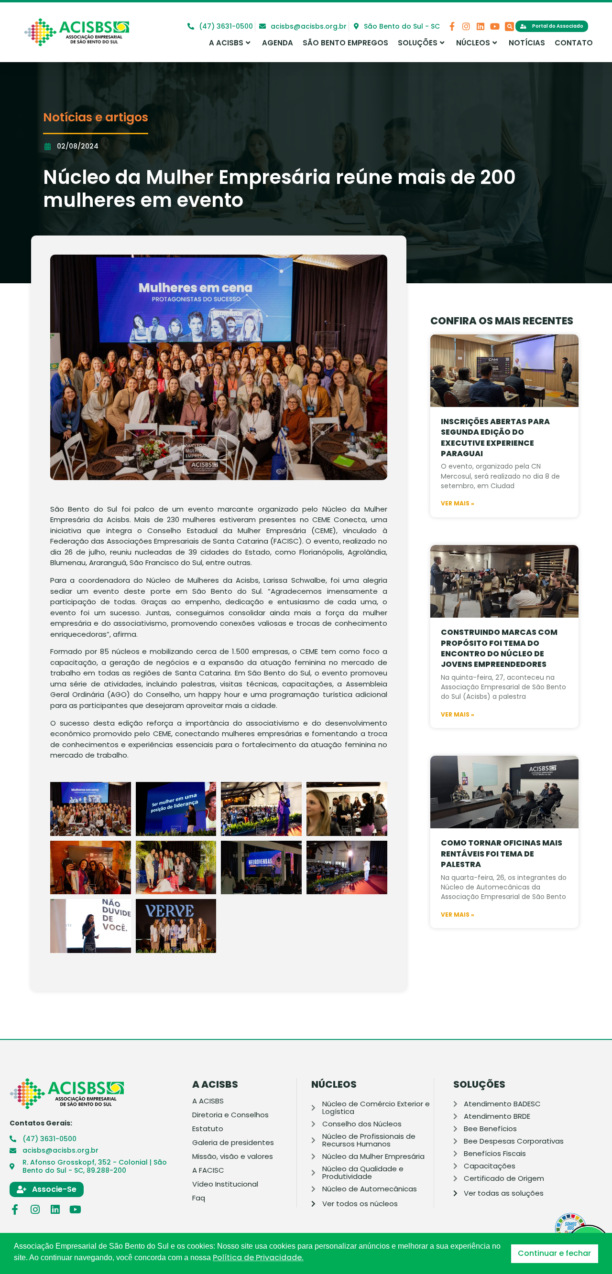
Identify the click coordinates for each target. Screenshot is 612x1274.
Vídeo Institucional (225, 1184)
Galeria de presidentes (233, 1142)
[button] (509, 26)
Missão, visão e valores (232, 1156)
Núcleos (473, 43)
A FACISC (208, 1170)
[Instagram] (466, 26)
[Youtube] (495, 26)
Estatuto (207, 1128)
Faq (198, 1198)
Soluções (417, 43)
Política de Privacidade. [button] (258, 1258)
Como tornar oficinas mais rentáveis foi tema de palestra (501, 853)
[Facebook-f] (452, 26)
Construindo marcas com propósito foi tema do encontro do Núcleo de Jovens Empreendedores (499, 648)
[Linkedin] (480, 26)
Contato (574, 43)
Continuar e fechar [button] (554, 1253)
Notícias (527, 43)
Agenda (277, 43)
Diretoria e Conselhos (230, 1115)
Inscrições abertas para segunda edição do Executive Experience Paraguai (495, 437)
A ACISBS (226, 43)
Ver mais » (457, 503)
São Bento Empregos (345, 43)
